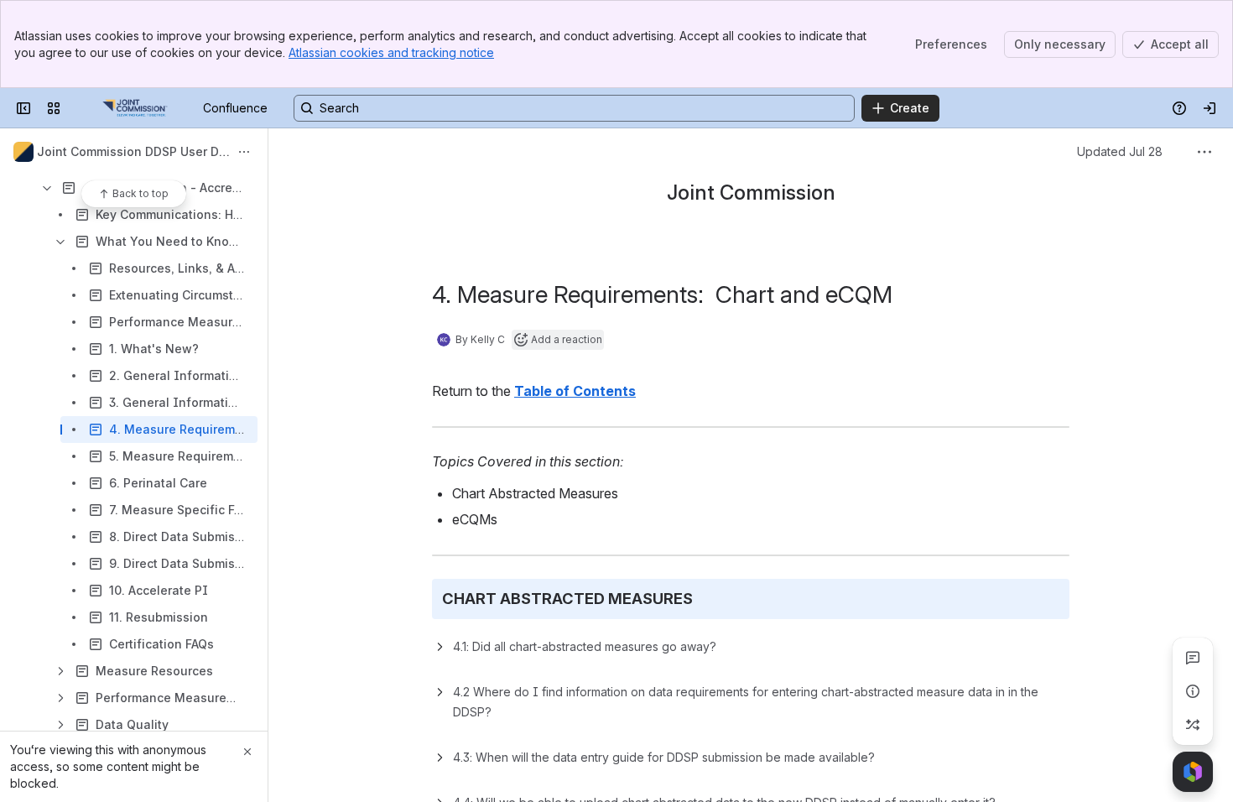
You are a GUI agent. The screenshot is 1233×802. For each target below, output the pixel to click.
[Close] (247, 752)
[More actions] (244, 152)
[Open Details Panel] (1192, 691)
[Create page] (1192, 724)
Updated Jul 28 (1120, 151)
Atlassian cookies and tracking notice (391, 52)
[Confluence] (135, 108)
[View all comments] (1192, 657)
